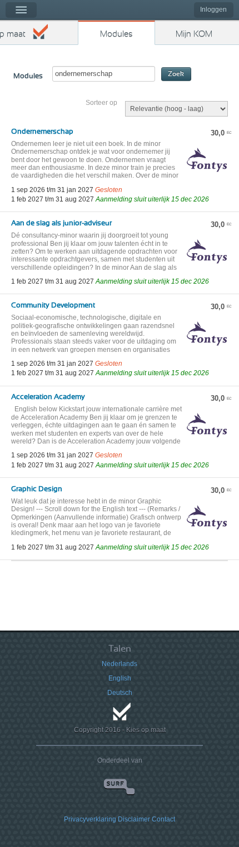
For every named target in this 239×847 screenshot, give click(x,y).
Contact (163, 819)
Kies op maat (13, 34)
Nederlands (119, 664)
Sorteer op (101, 102)
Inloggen (213, 9)
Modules (116, 34)
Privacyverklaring (90, 819)
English (119, 678)
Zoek (176, 74)
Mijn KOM (194, 34)
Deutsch (119, 692)
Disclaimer (134, 819)
